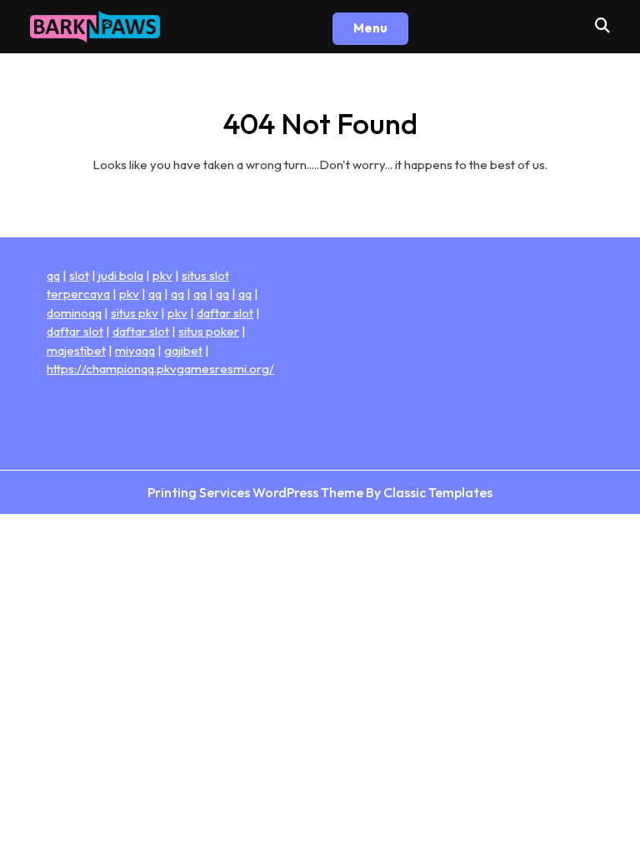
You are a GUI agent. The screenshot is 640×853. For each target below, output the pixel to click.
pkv (162, 275)
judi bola (120, 275)
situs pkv (134, 313)
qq (53, 275)
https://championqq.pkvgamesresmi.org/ (160, 369)
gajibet (183, 350)
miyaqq (135, 350)
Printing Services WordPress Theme (257, 492)
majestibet (76, 350)
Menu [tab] (370, 28)
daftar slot (225, 313)
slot (79, 275)
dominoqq (74, 313)
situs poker (208, 331)
